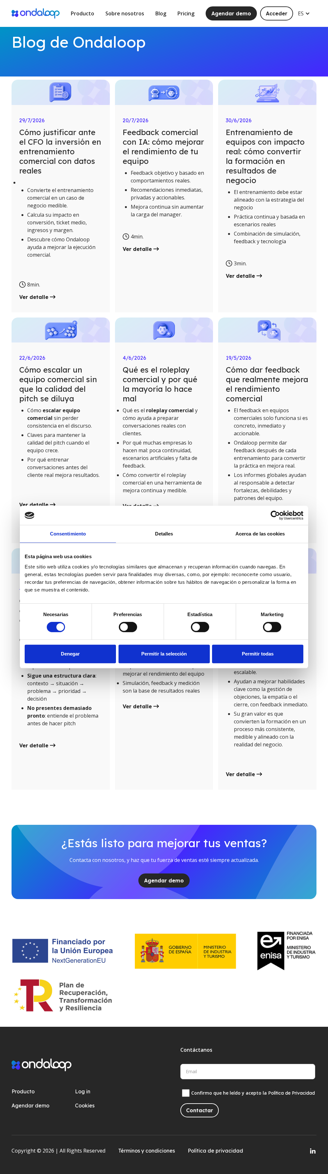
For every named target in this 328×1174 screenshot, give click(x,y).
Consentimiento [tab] (68, 533)
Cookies (84, 1105)
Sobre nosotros (124, 13)
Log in (82, 1091)
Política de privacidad (215, 1150)
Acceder (276, 13)
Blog (160, 13)
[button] (307, 13)
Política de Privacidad (291, 1093)
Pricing (185, 13)
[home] (36, 13)
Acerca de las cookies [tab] (260, 533)
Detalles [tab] (164, 533)
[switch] (128, 627)
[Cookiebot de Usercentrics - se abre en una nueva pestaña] (275, 515)
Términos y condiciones (146, 1150)
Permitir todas (258, 653)
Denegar (70, 653)
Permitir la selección (164, 653)
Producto (82, 13)
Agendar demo (231, 13)
